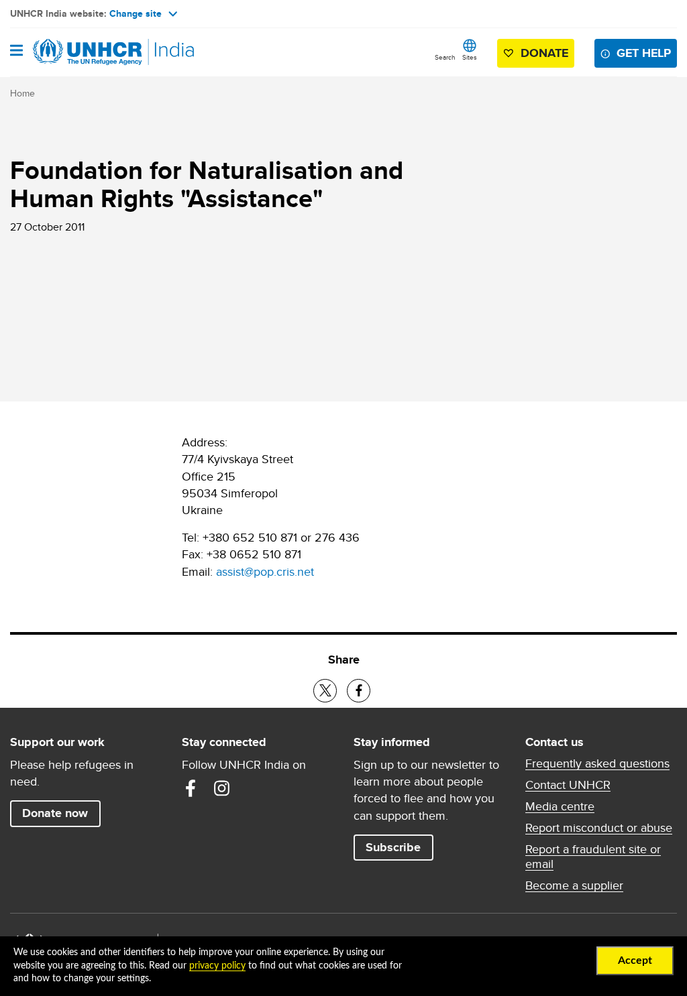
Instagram (221, 788)
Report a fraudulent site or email (593, 856)
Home (22, 93)
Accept (635, 960)
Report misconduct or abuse (598, 827)
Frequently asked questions (597, 763)
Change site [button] (135, 13)
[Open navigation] (16, 51)
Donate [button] (544, 53)
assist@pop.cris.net (265, 571)
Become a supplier (574, 885)
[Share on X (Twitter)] (325, 690)
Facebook (190, 788)
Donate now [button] (55, 813)
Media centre (559, 806)
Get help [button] (644, 53)
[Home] (78, 52)
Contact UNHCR (568, 784)
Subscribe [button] (393, 847)
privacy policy (217, 966)
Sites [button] (469, 57)
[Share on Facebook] (358, 690)
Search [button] (445, 57)
